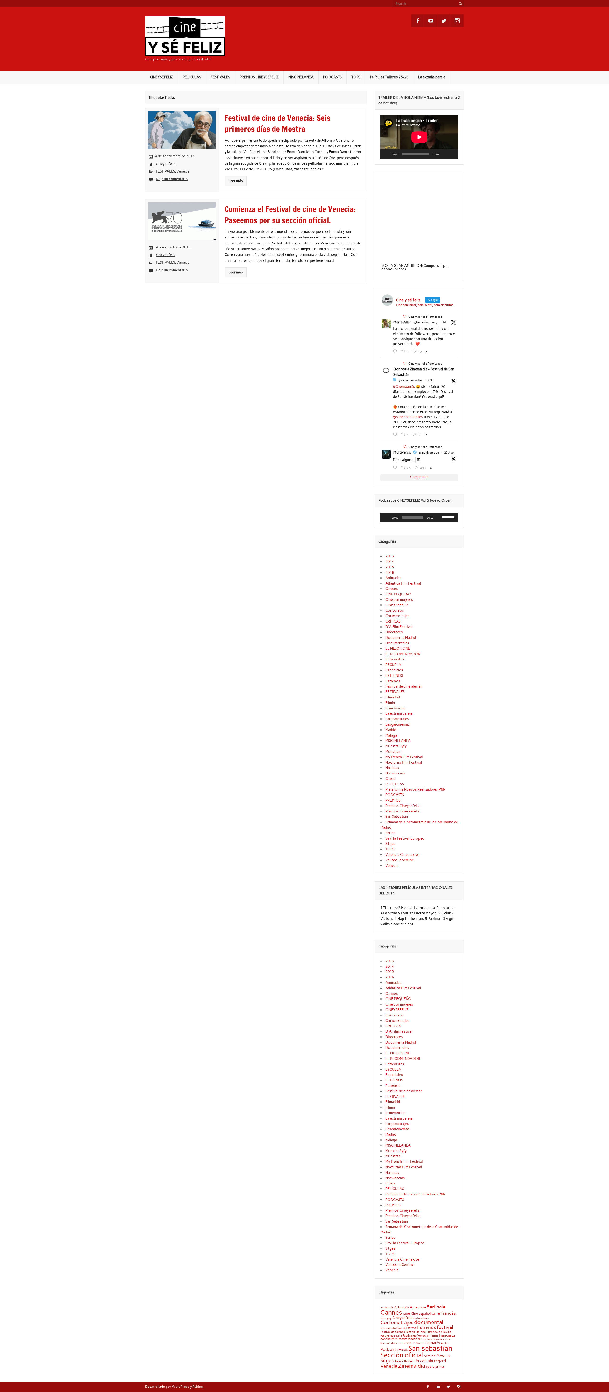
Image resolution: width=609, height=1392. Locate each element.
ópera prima (435, 1366)
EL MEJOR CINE (397, 648)
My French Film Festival (404, 757)
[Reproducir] (386, 154)
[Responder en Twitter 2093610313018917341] (396, 434)
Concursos (394, 610)
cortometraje (421, 1318)
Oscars (420, 1343)
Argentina (418, 1307)
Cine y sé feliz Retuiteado (425, 316)
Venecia (183, 171)
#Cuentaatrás (404, 387)
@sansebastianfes (410, 380)
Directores (394, 632)
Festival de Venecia (415, 1335)
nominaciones (441, 1339)
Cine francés (443, 1313)
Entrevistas (394, 659)
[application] (419, 137)
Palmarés (432, 1343)
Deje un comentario (172, 179)
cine (406, 1313)
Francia (445, 1335)
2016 (389, 572)
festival (445, 1327)
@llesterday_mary (425, 322)
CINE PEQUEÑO (398, 594)
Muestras (393, 751)
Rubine (197, 1386)
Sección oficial (401, 1355)
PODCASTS (332, 77)
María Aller (402, 322)
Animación (401, 1307)
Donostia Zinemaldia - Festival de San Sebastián (423, 372)
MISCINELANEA (301, 77)
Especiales (394, 670)
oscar (410, 1343)
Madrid (390, 730)
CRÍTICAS (393, 621)
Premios (402, 1350)
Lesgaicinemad (397, 724)
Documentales (397, 643)
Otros (390, 779)
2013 (389, 556)
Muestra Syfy (396, 746)
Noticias (392, 768)
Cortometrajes (397, 616)
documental (428, 1322)
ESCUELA (393, 665)
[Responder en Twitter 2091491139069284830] (396, 468)
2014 (389, 562)
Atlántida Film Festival (403, 583)
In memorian (395, 708)
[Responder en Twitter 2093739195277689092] (396, 351)
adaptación (386, 1307)
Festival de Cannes (392, 1331)
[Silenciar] (444, 154)
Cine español (421, 1313)
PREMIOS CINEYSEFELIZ (259, 77)
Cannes (391, 589)
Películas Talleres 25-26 (389, 77)
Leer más (235, 181)
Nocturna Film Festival (403, 762)
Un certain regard (430, 1360)
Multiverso (402, 452)
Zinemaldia (411, 1365)
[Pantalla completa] (452, 154)
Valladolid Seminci (400, 860)
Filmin (390, 703)
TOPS (355, 77)
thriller (408, 1361)
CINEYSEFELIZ (161, 77)
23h (430, 380)
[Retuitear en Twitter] (405, 316)
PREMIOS (393, 800)
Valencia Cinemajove (402, 854)
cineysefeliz (165, 164)
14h (444, 322)
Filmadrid (392, 697)
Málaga (391, 735)
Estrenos (392, 681)
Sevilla (443, 1355)
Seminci (430, 1356)
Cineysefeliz (402, 1317)
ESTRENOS (394, 676)
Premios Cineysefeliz (402, 806)
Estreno (411, 1328)
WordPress (180, 1386)
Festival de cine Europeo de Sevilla (428, 1331)
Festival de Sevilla (391, 1335)
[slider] (449, 517)
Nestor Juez (425, 1339)
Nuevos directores (392, 1343)
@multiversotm (429, 452)
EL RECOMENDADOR (402, 654)
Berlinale (436, 1307)
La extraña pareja (431, 77)
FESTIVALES (220, 77)
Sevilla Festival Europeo (405, 838)
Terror (399, 1361)
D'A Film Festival (399, 627)
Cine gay (386, 1318)
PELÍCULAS (191, 77)
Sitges (390, 844)
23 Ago (449, 452)
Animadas (393, 578)
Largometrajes (397, 719)
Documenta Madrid (400, 637)
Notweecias (395, 773)
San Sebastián (396, 816)
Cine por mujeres (399, 600)
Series (390, 833)
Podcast (388, 1349)
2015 (389, 567)
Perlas (445, 1343)
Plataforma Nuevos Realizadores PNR (415, 789)
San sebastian (430, 1348)
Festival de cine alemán (404, 686)
